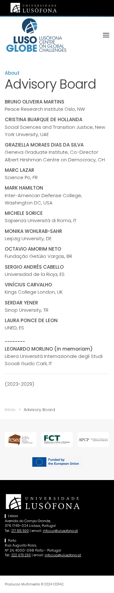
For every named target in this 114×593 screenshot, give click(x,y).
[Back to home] (36, 35)
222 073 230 (21, 555)
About (12, 73)
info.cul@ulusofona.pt (60, 530)
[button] (106, 35)
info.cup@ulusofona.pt (63, 555)
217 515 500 (20, 530)
